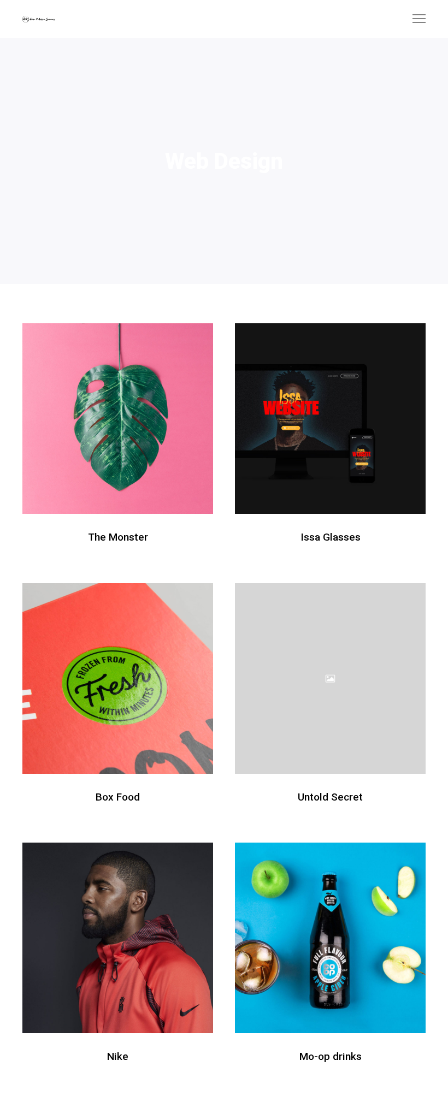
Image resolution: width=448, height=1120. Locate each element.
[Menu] (414, 19)
